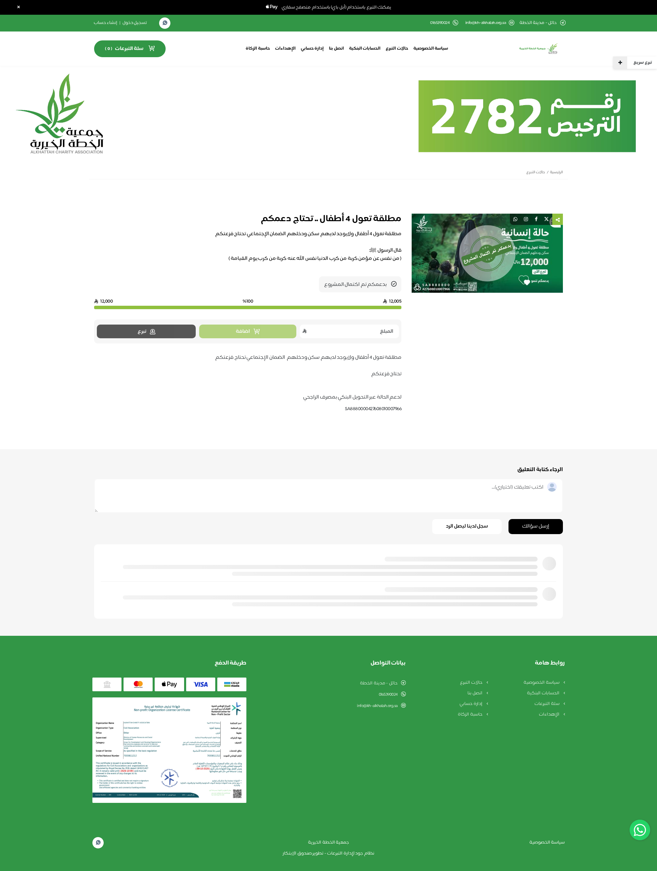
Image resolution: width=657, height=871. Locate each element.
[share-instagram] (525, 219)
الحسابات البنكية (365, 48)
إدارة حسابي (312, 48)
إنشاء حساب (106, 23)
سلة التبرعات (547, 704)
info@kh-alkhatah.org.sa (485, 23)
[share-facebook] (536, 219)
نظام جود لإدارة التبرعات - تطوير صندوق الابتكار (328, 853)
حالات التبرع (397, 48)
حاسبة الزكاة (258, 48)
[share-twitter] (546, 219)
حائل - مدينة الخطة (379, 683)
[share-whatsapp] (515, 219)
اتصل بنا (336, 48)
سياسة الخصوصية (430, 48)
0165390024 (388, 694)
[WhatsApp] (165, 23)
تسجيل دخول (135, 23)
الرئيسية (556, 172)
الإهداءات (285, 48)
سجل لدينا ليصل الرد (467, 526)
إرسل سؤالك (535, 526)
